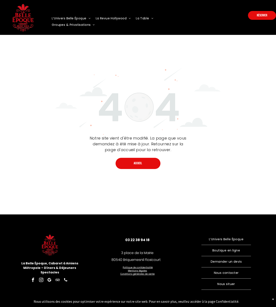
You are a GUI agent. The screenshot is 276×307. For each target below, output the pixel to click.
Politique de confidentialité (138, 267)
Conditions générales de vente (137, 274)
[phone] (66, 280)
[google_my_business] (49, 280)
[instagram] (41, 280)
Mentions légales (137, 270)
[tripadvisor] (57, 280)
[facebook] (33, 280)
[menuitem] (71, 18)
